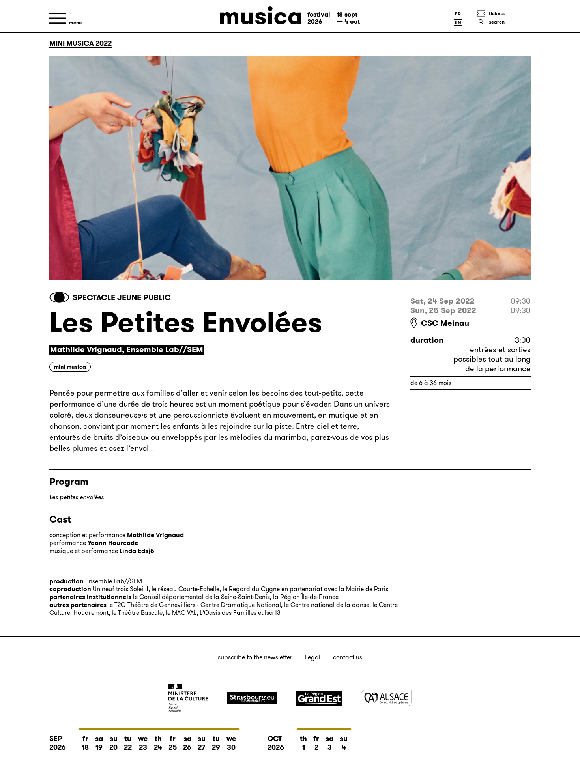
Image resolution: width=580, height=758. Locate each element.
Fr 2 (316, 743)
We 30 (231, 743)
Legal (312, 657)
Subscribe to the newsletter (255, 657)
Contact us (347, 657)
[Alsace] (386, 698)
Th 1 (303, 743)
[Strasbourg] (252, 698)
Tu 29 (216, 743)
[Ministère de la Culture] (188, 698)
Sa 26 (187, 743)
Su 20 (113, 743)
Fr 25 (172, 743)
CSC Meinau (445, 323)
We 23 (143, 743)
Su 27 (202, 743)
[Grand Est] (319, 698)
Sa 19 (99, 743)
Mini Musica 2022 (80, 43)
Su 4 (344, 743)
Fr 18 (85, 743)
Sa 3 (329, 743)
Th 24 (158, 743)
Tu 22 (128, 743)
